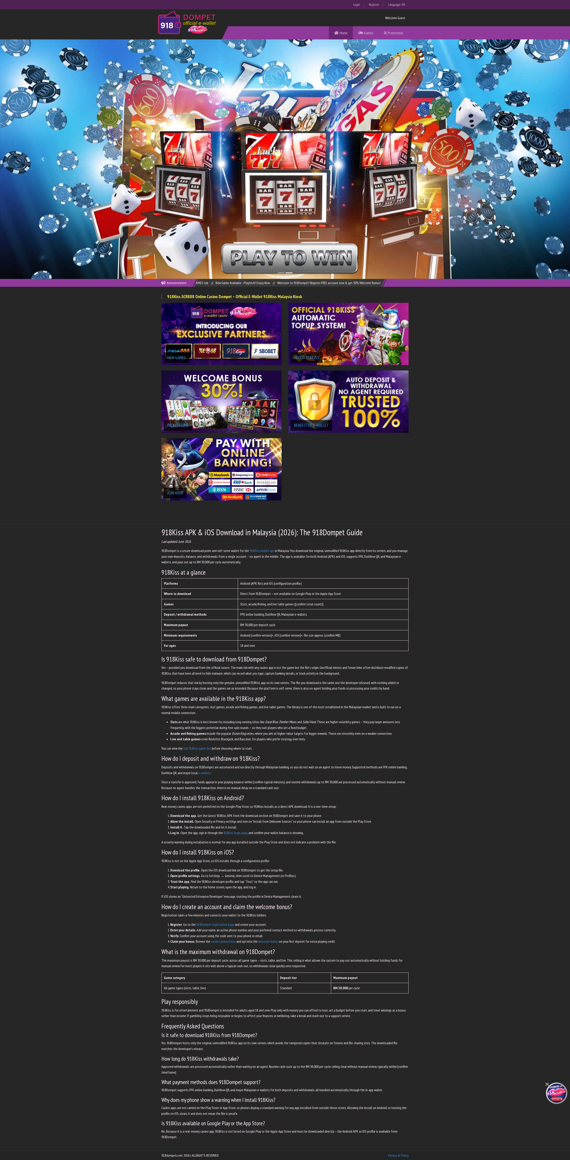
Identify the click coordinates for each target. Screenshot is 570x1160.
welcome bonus (268, 941)
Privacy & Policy (398, 1155)
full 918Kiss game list (197, 748)
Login (356, 4)
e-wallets (204, 773)
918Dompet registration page (215, 924)
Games (368, 32)
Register (374, 4)
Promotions (395, 32)
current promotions (223, 941)
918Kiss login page (235, 832)
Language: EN (396, 4)
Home (343, 32)
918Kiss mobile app (262, 550)
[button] (43, 159)
